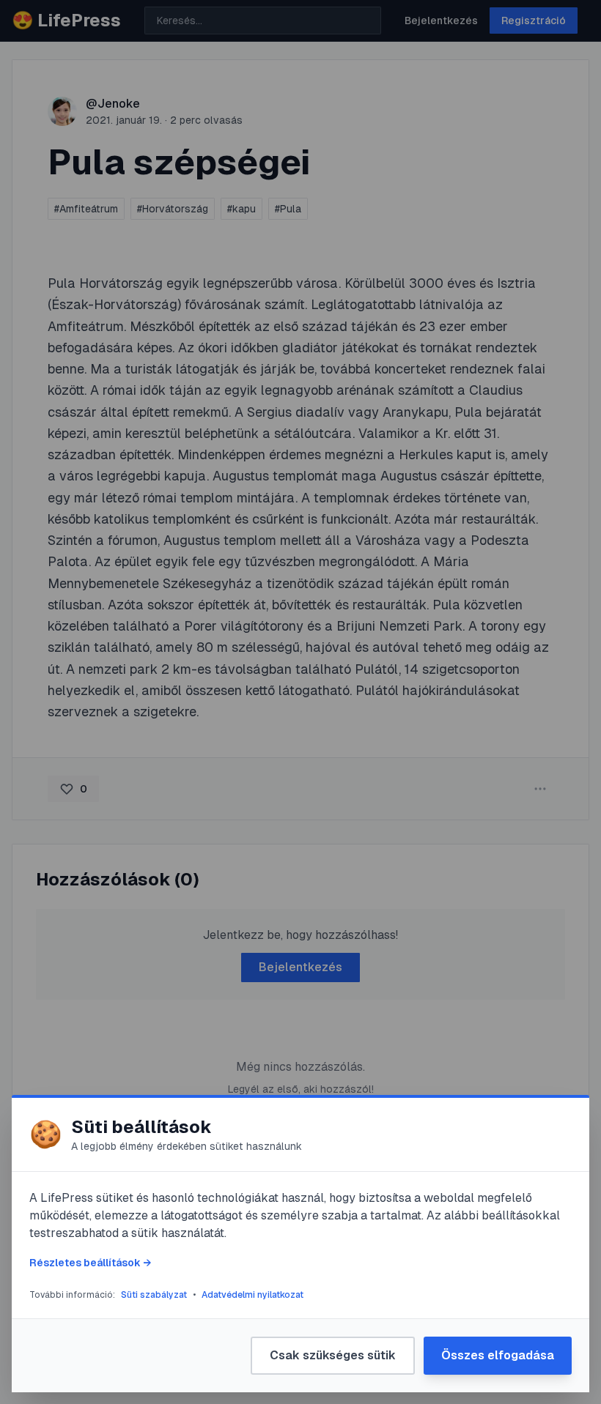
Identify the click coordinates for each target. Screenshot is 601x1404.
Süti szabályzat (154, 1295)
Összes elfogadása (497, 1355)
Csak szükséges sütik (333, 1355)
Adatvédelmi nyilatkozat (252, 1295)
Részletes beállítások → (90, 1263)
